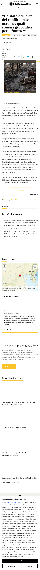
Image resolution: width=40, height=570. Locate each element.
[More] (32, 57)
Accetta (20, 561)
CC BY (28, 92)
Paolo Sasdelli (5, 430)
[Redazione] (3, 45)
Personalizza (11, 566)
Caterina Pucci (5, 455)
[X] (14, 57)
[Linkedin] (19, 57)
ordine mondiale (31, 35)
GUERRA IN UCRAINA (18, 35)
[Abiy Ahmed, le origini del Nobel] (20, 442)
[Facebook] (10, 57)
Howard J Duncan (14, 92)
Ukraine (6, 92)
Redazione (7, 45)
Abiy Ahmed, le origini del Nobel (14, 453)
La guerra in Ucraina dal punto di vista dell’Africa (19, 402)
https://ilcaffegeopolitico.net (11, 313)
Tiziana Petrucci (6, 482)
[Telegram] (28, 57)
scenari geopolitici (12, 38)
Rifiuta (30, 566)
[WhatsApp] (23, 57)
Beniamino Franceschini (7, 404)
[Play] (2, 51)
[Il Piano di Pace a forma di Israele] (20, 417)
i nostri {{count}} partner (13, 502)
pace (4, 38)
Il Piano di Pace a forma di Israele (14, 428)
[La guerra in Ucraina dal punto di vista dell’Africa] (20, 391)
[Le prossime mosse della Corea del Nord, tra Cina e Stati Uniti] (20, 467)
